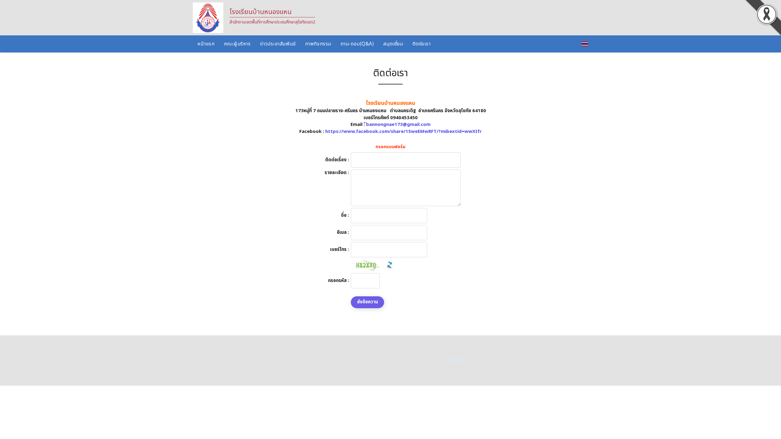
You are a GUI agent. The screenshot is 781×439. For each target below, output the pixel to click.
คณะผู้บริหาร (237, 44)
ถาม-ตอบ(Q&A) (357, 44)
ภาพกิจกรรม (318, 44)
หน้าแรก (205, 44)
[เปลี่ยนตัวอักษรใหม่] (390, 265)
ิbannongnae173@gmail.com (398, 124)
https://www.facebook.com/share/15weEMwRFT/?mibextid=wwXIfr (403, 131)
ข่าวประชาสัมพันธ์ (278, 44)
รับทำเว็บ (475, 359)
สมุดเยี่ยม (393, 44)
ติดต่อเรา (421, 44)
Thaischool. (454, 359)
